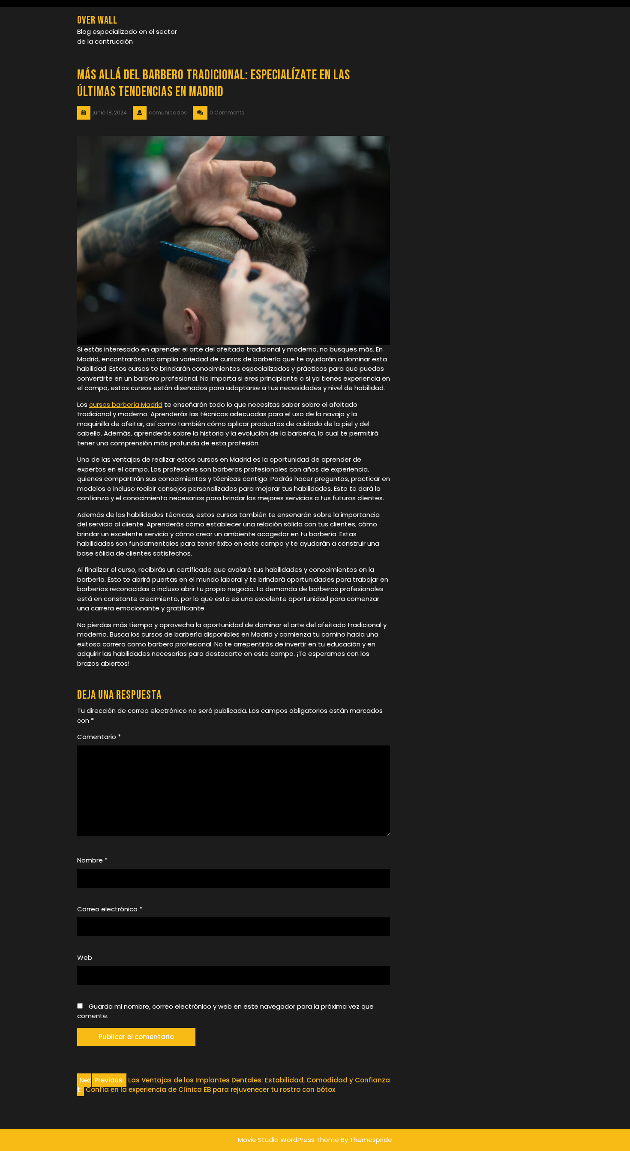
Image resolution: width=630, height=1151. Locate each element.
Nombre (92, 860)
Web (84, 957)
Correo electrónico (109, 909)
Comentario (99, 736)
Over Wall (97, 20)
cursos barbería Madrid (125, 404)
